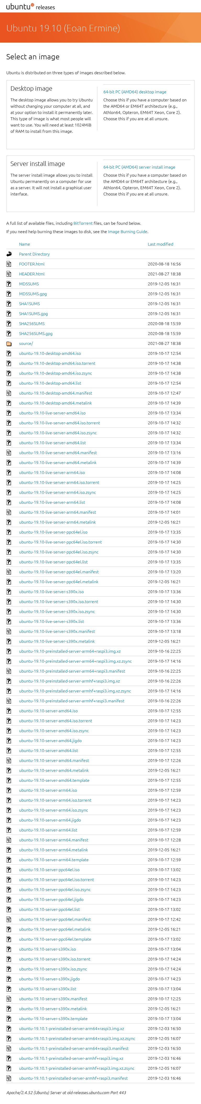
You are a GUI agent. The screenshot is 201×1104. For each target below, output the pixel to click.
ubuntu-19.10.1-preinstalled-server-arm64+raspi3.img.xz (71, 1028)
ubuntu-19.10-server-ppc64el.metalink (55, 929)
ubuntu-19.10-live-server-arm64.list (52, 502)
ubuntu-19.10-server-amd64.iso (48, 710)
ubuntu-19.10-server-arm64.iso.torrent (55, 800)
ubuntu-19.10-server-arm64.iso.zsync (53, 810)
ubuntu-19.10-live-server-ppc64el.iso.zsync (58, 552)
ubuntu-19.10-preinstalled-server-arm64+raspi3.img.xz (70, 651)
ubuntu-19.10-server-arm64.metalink (53, 849)
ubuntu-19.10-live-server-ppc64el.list (53, 561)
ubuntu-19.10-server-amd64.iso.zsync (54, 730)
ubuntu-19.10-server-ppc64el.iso (49, 869)
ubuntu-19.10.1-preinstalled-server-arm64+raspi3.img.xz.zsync (77, 1038)
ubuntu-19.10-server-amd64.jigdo (50, 740)
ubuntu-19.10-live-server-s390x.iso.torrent (58, 601)
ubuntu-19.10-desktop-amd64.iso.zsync (55, 373)
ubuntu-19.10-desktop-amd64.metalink (55, 403)
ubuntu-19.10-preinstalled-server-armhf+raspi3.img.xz (69, 681)
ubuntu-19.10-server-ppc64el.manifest (55, 919)
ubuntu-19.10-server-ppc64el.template (55, 939)
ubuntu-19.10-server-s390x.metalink (53, 1008)
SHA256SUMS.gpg (36, 333)
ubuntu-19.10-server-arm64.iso (48, 790)
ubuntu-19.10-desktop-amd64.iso (50, 353)
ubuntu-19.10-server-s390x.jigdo (49, 978)
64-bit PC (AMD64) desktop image (134, 91)
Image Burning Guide (127, 231)
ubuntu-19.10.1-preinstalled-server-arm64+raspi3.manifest (74, 1048)
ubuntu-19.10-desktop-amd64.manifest (55, 393)
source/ (26, 343)
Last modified (160, 244)
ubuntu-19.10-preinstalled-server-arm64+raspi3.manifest (72, 671)
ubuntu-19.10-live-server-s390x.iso (51, 591)
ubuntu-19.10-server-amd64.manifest (54, 760)
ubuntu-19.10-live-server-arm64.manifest (57, 512)
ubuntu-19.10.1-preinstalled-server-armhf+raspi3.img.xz (71, 1058)
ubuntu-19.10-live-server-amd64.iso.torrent (59, 422)
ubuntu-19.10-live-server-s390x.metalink (57, 641)
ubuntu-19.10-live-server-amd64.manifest (58, 452)
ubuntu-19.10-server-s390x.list (47, 988)
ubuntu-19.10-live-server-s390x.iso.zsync (57, 611)
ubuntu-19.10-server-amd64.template (54, 780)
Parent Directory (34, 254)
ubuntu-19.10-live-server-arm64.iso (52, 472)
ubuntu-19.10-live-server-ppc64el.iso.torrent (60, 542)
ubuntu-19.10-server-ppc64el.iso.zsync (55, 889)
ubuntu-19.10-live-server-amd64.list (52, 442)
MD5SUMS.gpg (33, 293)
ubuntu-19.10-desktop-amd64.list (50, 383)
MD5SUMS (29, 283)
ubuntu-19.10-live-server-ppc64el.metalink (58, 581)
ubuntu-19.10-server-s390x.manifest (53, 998)
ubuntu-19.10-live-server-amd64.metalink (58, 462)
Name (24, 244)
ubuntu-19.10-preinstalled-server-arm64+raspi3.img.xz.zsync (75, 661)
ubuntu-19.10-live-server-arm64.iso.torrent (59, 482)
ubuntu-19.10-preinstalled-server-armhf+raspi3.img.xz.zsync (75, 691)
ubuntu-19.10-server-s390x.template (53, 1018)
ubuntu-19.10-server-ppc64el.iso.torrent (56, 879)
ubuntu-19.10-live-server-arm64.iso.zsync (57, 492)
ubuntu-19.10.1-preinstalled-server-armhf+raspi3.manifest (73, 1078)
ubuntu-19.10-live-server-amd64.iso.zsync (58, 432)
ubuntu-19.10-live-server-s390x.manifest (57, 631)
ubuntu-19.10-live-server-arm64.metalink (57, 522)
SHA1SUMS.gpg (33, 313)
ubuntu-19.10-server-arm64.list (48, 830)
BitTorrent (83, 223)
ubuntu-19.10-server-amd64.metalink (54, 770)
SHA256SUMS (31, 323)
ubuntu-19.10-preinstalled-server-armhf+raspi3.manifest (71, 700)
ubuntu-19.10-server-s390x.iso (47, 949)
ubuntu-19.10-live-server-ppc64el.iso (53, 532)
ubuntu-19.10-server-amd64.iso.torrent (55, 720)
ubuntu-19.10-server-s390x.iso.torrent (54, 959)
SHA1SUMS (29, 303)
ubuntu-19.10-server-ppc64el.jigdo (51, 899)
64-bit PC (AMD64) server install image (139, 167)
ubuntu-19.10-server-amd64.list (48, 750)
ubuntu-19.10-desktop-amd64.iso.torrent (57, 363)
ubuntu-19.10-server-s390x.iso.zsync (53, 969)
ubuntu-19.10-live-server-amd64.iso (52, 413)
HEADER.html (31, 273)
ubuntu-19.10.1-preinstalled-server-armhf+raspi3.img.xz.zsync (76, 1068)
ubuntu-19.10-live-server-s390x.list (51, 621)
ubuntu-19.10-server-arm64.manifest (53, 839)
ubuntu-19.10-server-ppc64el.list (49, 909)
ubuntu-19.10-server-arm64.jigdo (50, 820)
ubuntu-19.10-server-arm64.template (54, 859)
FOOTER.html (31, 264)
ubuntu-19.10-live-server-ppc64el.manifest (59, 571)
